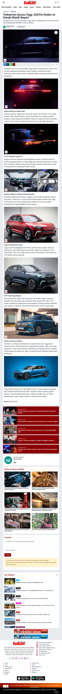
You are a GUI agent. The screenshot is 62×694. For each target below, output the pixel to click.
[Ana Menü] (4, 2)
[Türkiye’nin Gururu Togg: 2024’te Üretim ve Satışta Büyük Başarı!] (31, 46)
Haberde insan (8, 666)
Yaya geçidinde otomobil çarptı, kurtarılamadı (32, 598)
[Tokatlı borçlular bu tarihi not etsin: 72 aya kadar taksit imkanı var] (17, 520)
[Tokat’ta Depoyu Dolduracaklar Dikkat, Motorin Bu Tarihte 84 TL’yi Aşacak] (17, 500)
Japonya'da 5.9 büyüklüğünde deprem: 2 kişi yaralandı (34, 590)
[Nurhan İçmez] (8, 460)
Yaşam (32, 7)
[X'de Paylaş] (7, 64)
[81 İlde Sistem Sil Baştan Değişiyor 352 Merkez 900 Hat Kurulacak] (17, 479)
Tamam (56, 692)
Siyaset (7, 670)
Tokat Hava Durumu (44, 644)
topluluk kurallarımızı (20, 560)
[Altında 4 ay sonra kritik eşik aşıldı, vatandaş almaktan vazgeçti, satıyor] (45, 479)
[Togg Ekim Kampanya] (31, 323)
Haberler (6, 11)
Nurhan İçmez (17, 459)
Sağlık (6, 674)
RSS (6, 686)
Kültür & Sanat (36, 670)
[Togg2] (31, 371)
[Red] (31, 225)
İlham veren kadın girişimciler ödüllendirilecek (43, 529)
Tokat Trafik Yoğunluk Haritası (47, 647)
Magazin (19, 603)
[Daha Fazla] (14, 64)
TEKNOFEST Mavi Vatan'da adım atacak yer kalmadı (34, 622)
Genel (18, 612)
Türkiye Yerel (35, 663)
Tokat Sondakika (6, 7)
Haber (15, 7)
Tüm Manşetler (43, 651)
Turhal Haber (8, 668)
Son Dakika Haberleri (44, 653)
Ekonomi (13, 11)
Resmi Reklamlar (36, 666)
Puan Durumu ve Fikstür (45, 649)
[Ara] (58, 2)
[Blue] (31, 275)
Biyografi (7, 672)
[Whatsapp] (28, 658)
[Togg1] (31, 139)
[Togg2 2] (31, 94)
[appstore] (24, 678)
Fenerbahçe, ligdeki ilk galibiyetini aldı (29, 582)
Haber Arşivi (42, 655)
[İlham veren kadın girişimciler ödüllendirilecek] (45, 520)
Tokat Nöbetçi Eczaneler (45, 642)
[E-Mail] (14, 462)
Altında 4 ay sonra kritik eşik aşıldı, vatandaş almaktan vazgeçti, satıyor (43, 488)
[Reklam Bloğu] (31, 631)
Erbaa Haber (56, 7)
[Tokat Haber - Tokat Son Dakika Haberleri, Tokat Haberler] (30, 2)
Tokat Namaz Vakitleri (45, 646)
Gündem (38, 7)
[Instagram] (19, 658)
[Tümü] (57, 575)
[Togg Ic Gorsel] (31, 180)
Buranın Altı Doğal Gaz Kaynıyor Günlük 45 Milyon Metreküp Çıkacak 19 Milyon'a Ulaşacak (44, 509)
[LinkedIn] (22, 658)
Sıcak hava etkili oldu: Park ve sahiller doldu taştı (33, 614)
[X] (13, 658)
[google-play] (38, 678)
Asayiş (26, 7)
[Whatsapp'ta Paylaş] (10, 64)
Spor (20, 7)
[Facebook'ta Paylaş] (5, 64)
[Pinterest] (16, 658)
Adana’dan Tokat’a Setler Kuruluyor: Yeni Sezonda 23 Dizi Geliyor (35, 606)
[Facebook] (10, 658)
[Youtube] (25, 658)
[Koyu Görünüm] (56, 2)
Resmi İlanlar (47, 7)
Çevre (6, 665)
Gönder (7, 555)
